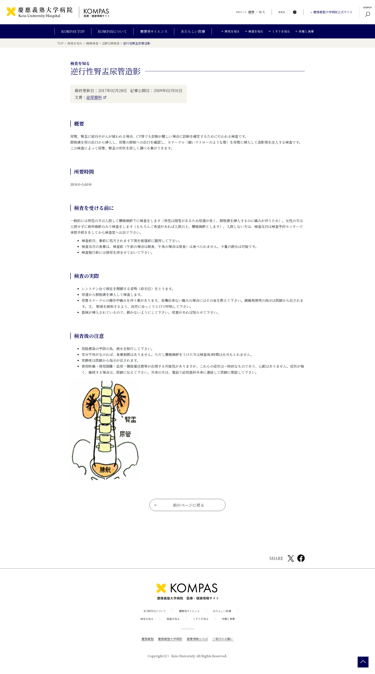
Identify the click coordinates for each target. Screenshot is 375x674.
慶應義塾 (147, 639)
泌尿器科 (94, 97)
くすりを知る (201, 619)
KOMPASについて (112, 31)
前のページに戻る (188, 505)
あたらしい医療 (193, 31)
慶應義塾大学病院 (170, 639)
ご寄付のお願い (223, 639)
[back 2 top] (363, 662)
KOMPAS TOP (73, 31)
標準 (251, 12)
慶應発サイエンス (154, 31)
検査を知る (173, 619)
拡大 (262, 12)
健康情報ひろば (197, 639)
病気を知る (146, 619)
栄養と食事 (228, 619)
